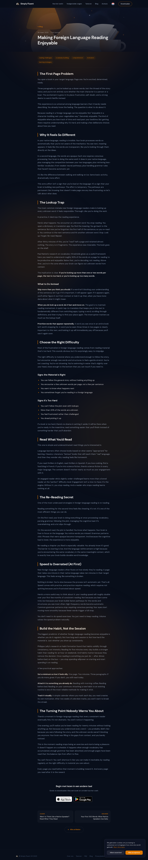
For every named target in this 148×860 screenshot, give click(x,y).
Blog (96, 4)
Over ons (70, 856)
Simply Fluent (27, 3)
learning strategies (45, 62)
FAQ (85, 856)
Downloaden (125, 4)
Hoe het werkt (58, 4)
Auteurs (105, 4)
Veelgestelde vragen (74, 4)
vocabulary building (62, 58)
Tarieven (88, 4)
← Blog (40, 27)
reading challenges (45, 58)
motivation (90, 58)
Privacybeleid (100, 856)
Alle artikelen (75, 829)
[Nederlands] (113, 4)
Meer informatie (119, 847)
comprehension (78, 58)
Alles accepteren (134, 853)
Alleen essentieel (116, 853)
